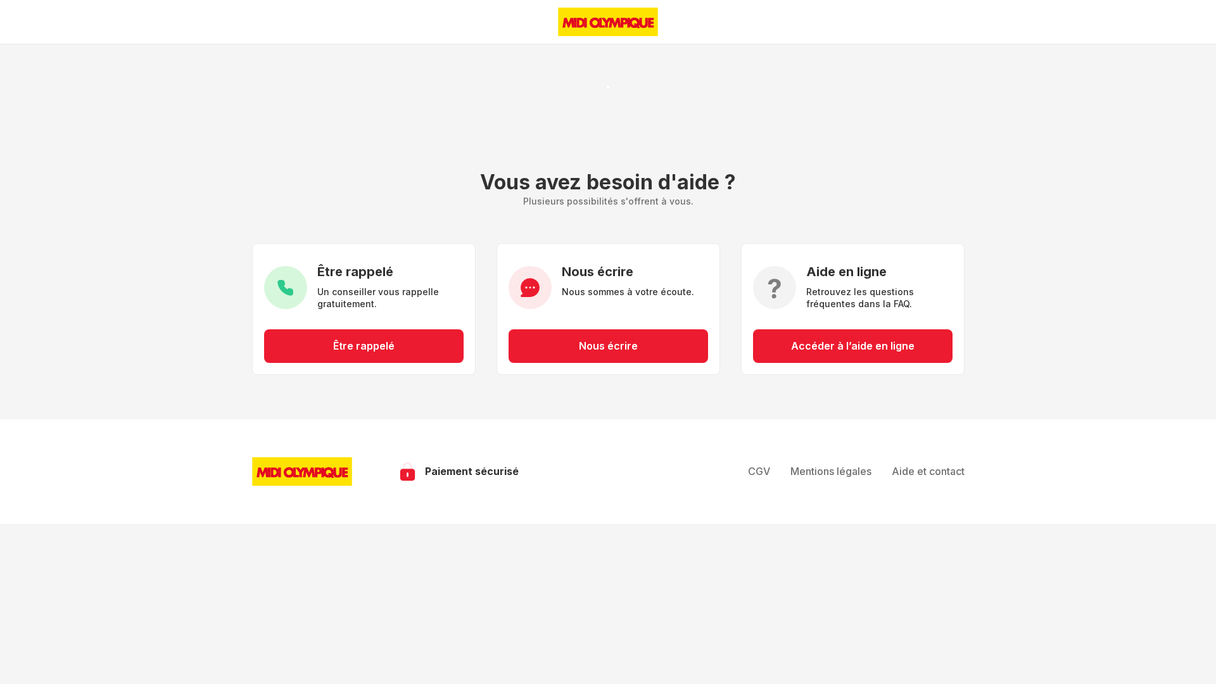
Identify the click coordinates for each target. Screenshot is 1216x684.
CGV (759, 471)
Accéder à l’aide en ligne (853, 345)
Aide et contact (928, 471)
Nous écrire (608, 345)
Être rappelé (364, 345)
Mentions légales (830, 471)
